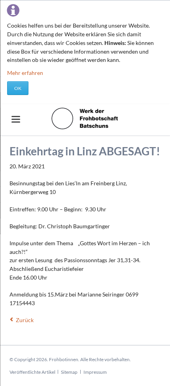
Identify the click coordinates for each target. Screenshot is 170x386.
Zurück (25, 320)
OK (17, 88)
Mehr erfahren (25, 72)
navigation (16, 119)
